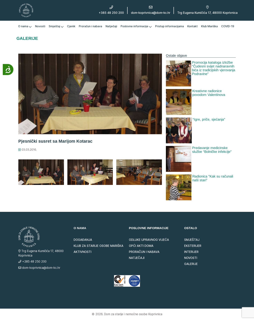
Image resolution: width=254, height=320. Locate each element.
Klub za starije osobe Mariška (98, 246)
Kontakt (192, 26)
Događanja (83, 240)
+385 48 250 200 (111, 12)
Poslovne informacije (135, 26)
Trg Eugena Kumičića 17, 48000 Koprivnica (207, 12)
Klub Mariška (209, 26)
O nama (23, 26)
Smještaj (55, 26)
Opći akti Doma (141, 246)
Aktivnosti (82, 252)
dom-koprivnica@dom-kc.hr (150, 12)
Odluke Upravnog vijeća (149, 240)
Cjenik (71, 26)
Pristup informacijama (169, 26)
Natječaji (111, 26)
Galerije (191, 264)
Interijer (191, 252)
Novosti (40, 26)
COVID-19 (227, 26)
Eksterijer (192, 246)
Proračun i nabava (90, 26)
